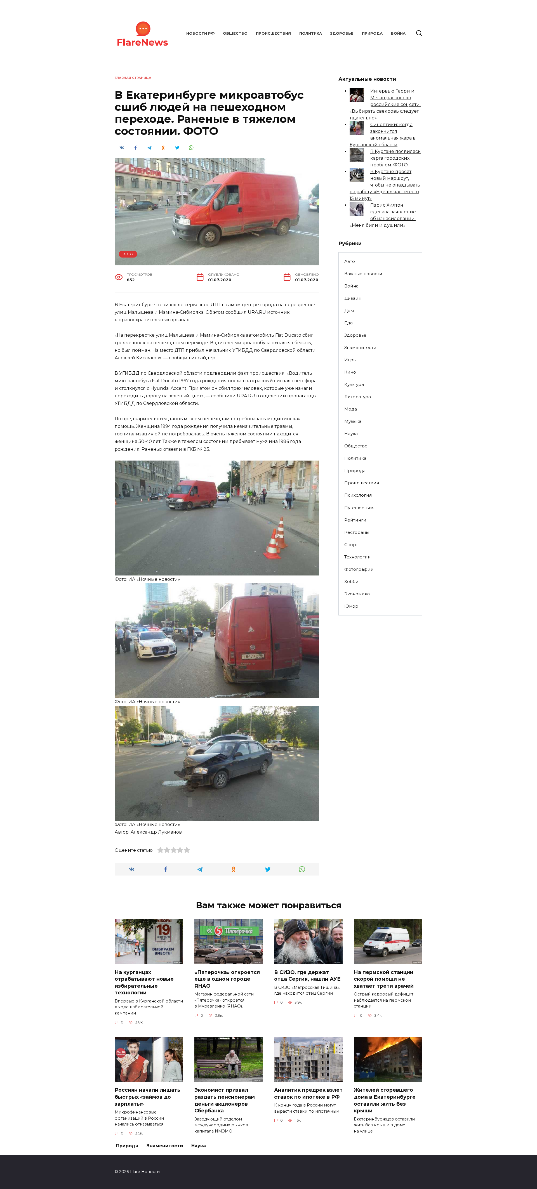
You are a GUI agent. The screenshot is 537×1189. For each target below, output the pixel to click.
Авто (128, 254)
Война (398, 33)
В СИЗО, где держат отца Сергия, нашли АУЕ (307, 975)
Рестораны (356, 532)
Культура (354, 384)
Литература (357, 396)
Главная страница (133, 78)
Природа (372, 33)
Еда (348, 322)
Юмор (351, 606)
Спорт (351, 544)
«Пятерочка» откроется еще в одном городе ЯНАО (227, 979)
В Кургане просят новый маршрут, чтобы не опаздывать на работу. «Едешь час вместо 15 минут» (385, 185)
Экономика (357, 593)
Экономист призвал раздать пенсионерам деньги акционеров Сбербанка (224, 1100)
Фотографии (359, 569)
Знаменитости (360, 347)
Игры (350, 359)
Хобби (351, 581)
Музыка (352, 421)
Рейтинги (355, 520)
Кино (350, 372)
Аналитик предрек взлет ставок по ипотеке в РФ (308, 1093)
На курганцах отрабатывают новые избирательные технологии (144, 982)
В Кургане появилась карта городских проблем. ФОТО (395, 158)
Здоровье (342, 33)
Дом (349, 310)
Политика (310, 33)
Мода (350, 409)
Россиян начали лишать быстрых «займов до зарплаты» (147, 1097)
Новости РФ (200, 33)
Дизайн (352, 298)
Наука (351, 433)
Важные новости (363, 273)
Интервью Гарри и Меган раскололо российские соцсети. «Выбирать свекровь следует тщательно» (385, 104)
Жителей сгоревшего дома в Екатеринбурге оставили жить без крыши (385, 1100)
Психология (358, 495)
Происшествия (273, 33)
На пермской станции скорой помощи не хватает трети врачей (384, 979)
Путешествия (359, 507)
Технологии (357, 557)
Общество (235, 33)
